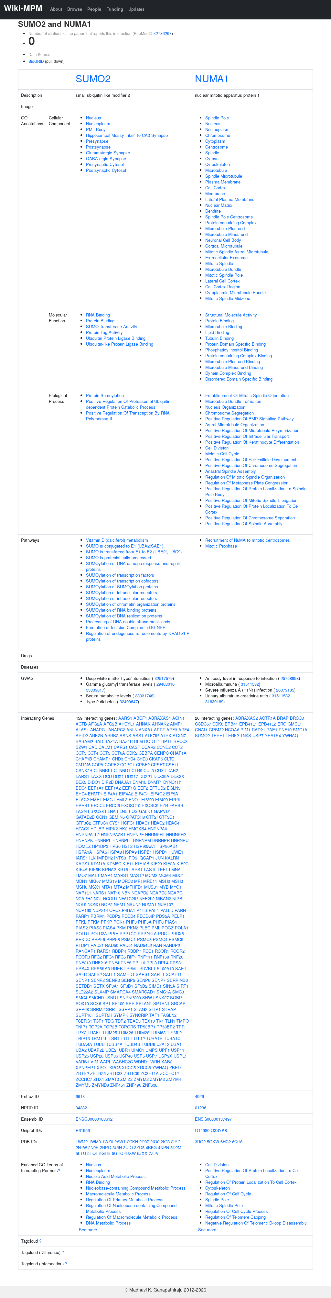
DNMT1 (155, 782)
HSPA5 (100, 852)
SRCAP (178, 1003)
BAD (98, 741)
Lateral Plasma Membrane (229, 199)
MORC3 (125, 881)
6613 (80, 1096)
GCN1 (101, 817)
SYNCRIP (139, 1015)
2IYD (175, 1141)
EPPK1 (176, 799)
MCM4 (165, 875)
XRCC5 (129, 1067)
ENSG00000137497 (213, 1119)
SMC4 (81, 997)
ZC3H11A (150, 1073)
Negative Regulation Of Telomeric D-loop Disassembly (256, 1223)
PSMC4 (160, 939)
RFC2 (96, 957)
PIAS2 (82, 928)
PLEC (144, 928)
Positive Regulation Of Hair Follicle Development (250, 459)
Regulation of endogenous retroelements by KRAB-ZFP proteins (137, 636)
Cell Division (217, 448)
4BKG (151, 1147)
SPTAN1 (144, 1003)
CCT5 (105, 753)
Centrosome (216, 147)
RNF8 (126, 963)
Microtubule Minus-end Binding (234, 367)
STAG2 (140, 1009)
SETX (99, 986)
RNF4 (114, 963)
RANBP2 (171, 945)
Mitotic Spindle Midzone (227, 298)
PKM (121, 928)
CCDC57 (203, 724)
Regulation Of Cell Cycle (228, 1194)
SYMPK (120, 1015)
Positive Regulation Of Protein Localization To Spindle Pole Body (255, 491)
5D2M (175, 1147)
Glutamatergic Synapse (108, 153)
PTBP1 (82, 945)
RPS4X (83, 968)
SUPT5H (104, 1015)
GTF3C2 (83, 823)
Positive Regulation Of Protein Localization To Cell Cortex (252, 509)
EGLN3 (173, 788)
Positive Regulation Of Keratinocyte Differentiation (252, 442)
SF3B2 (140, 986)
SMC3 (178, 992)
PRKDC (83, 939)
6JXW (130, 1153)
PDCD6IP (146, 916)
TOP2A (95, 1027)
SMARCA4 (120, 992)
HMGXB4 (137, 829)
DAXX (96, 776)
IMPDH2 (105, 858)
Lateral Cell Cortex (222, 281)
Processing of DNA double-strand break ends (128, 621)
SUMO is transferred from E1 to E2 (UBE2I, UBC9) (134, 552)
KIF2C (182, 863)
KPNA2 (109, 869)
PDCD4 (128, 916)
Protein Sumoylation (105, 395)
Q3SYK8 (219, 1130)
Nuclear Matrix (218, 205)
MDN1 (81, 881)
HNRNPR (161, 840)
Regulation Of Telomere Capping (235, 1217)
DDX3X (177, 776)
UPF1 (164, 1050)
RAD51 (126, 945)
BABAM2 (84, 741)
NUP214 (100, 910)
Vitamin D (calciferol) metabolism (117, 540)
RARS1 (104, 951)
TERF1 (217, 735)
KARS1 (83, 863)
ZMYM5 (83, 1085)
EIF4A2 (126, 794)
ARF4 (183, 730)
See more (88, 1229)
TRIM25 (109, 1032)
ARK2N (96, 735)
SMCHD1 (97, 997)
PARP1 (82, 916)
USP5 (139, 1056)
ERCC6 (113, 805)
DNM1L (139, 782)
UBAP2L (96, 1050)
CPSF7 (158, 764)
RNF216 (99, 963)
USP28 (96, 1056)
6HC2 (225, 1141)
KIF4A (82, 869)
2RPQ (105, 1147)
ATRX (165, 735)
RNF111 (145, 957)
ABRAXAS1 (159, 718)
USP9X (165, 1056)
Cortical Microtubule (223, 246)
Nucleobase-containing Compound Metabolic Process (136, 1188)
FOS (133, 811)
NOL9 (81, 904)
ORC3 (115, 910)
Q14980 (202, 1130)
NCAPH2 (84, 898)
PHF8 (158, 922)
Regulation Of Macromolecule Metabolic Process (131, 1217)
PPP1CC (128, 933)
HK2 (123, 829)
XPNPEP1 (85, 1067)
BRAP (283, 718)
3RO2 (200, 1141)
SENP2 (98, 980)
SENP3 (113, 980)
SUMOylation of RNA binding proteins (121, 610)
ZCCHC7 (84, 1079)
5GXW (213, 1141)
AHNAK (143, 724)
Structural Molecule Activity (231, 315)
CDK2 (131, 753)
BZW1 (81, 747)
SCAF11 (174, 974)
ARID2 (82, 735)
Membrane (215, 193)
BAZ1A (111, 741)
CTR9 (137, 770)
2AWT (120, 1141)
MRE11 (150, 881)
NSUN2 (134, 904)
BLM (138, 741)
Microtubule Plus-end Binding (232, 361)
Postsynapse (98, 147)
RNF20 (176, 957)
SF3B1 (126, 986)
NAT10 (114, 893)
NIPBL (178, 898)
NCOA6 (232, 730)
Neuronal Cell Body (223, 240)
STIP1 (155, 1009)
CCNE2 (164, 747)
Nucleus (93, 118)
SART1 (158, 974)
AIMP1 (176, 724)
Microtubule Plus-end (225, 228)
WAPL (105, 1062)
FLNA (110, 811)
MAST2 (137, 875)
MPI (138, 881)
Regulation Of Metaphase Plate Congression (246, 483)
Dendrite (213, 211)
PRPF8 (113, 939)
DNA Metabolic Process (108, 1223)
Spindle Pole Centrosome (229, 217)
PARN (180, 910)
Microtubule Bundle (223, 269)
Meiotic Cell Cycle (222, 453)
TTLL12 (138, 1038)
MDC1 (178, 875)
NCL (98, 898)
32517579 (164, 678)
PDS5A (163, 916)
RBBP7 (134, 951)
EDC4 (81, 788)
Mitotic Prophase (221, 546)
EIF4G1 (141, 794)
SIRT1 (182, 986)
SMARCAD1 (143, 992)
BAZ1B (126, 741)
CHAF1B (84, 759)
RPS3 (175, 963)
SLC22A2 (84, 992)
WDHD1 (141, 1062)
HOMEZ (83, 846)
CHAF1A (178, 753)
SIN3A (169, 986)
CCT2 (177, 747)
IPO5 (132, 858)
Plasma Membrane (222, 182)
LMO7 (81, 875)
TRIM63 (158, 1032)
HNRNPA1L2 (88, 834)
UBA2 (81, 1050)
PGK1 (119, 922)
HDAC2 (158, 823)
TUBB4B (132, 1044)
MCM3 (151, 875)
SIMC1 (155, 986)
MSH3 (177, 881)
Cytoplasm (215, 141)
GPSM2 (216, 730)
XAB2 (166, 1062)
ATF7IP (152, 735)
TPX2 (81, 1032)
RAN (157, 945)
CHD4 (129, 759)
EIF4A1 (110, 794)
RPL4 (163, 963)
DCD (107, 776)
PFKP (106, 922)
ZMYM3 (157, 1079)
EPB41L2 (267, 724)
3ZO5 (139, 1147)
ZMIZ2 (126, 1079)
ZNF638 (150, 1085)
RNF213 (83, 963)
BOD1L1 (152, 741)
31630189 (214, 701)
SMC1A (163, 992)
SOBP (176, 997)
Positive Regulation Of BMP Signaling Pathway (249, 419)
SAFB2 (95, 974)
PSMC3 (144, 939)
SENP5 (128, 980)
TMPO (182, 1021)
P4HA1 (128, 910)
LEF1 (163, 869)
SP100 (118, 1003)
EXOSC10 (130, 805)
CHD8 (142, 759)
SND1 (112, 997)
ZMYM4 (173, 1079)
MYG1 (176, 887)
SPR (130, 1003)
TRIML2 (174, 1032)
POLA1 (181, 928)
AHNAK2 (160, 724)
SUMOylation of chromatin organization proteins (131, 604)
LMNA (175, 869)
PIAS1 (171, 922)
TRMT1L (99, 1038)
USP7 (151, 1056)
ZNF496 (133, 1085)
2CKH (132, 1141)
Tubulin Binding (219, 338)
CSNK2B (84, 770)
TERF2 (232, 735)
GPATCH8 (135, 817)
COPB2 (112, 764)
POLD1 (82, 933)
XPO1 (102, 1067)
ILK (92, 858)
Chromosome (217, 135)
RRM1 (132, 968)
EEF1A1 (96, 788)
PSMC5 (176, 939)
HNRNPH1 (155, 834)
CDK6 (217, 724)
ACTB (81, 724)
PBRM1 (98, 916)
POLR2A (99, 933)
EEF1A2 (113, 788)
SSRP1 (126, 1009)
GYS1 (114, 823)
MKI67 (95, 881)
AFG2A (95, 724)
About (56, 9)
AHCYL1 (127, 724)
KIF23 (156, 863)
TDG (109, 1021)
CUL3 (149, 770)
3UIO (128, 1147)
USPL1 (180, 1056)
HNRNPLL (122, 840)
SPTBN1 (161, 1003)
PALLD (166, 910)
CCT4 (93, 753)
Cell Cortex (215, 187)
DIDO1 (94, 782)
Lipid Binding (217, 332)
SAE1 (180, 968)
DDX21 (145, 776)
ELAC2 (82, 799)
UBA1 (176, 1044)
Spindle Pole (217, 118)
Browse (74, 9)
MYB (164, 887)
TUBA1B (154, 1038)
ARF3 (171, 730)
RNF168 (161, 957)
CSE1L (172, 764)
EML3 (121, 799)
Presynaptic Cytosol (105, 164)
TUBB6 (148, 1044)
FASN (81, 811)
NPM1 (119, 904)
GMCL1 (295, 724)
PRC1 (163, 933)
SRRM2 (97, 1009)
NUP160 (83, 910)
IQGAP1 (146, 858)
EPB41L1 (248, 724)
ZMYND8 (100, 1085)
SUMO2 (93, 78)
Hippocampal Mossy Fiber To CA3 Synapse (127, 135)
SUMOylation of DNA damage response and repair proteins (133, 566)
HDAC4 (172, 823)
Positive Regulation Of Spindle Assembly (244, 523)
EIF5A (172, 794)
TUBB (99, 1044)
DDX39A (161, 776)
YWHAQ (160, 1067)
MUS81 (151, 887)
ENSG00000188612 (94, 1119)
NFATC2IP (128, 898)
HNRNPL (102, 840)
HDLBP (97, 829)
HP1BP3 (100, 846)
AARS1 (125, 718)
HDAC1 (143, 823)
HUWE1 (175, 852)
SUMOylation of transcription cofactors (122, 581)
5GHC (117, 1153)
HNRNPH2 (176, 834)
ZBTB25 (98, 1073)
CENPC (161, 753)
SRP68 (82, 1009)
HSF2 (127, 846)
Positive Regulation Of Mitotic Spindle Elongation (251, 500)
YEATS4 (273, 735)
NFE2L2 (147, 898)
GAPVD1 (162, 811)
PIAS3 (95, 928)
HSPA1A (84, 852)
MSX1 (94, 887)
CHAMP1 (102, 759)
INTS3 (120, 858)
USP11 (177, 1050)
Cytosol (212, 158)
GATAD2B (85, 817)
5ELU (81, 1153)
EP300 (147, 799)
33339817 (95, 690)
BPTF (166, 741)
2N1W (81, 1147)
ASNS (125, 735)
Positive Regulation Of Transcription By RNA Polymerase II (128, 416)
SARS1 (143, 974)
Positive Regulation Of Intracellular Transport (247, 436)
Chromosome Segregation (229, 413)
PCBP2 (113, 916)
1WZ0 (107, 1141)
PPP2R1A (147, 933)
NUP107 (165, 904)
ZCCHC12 (169, 1073)
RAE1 (271, 730)
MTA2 (119, 887)
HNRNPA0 (157, 829)
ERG (281, 724)
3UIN (117, 1147)
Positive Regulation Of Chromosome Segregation (251, 465)
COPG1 (127, 764)
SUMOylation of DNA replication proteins (124, 616)
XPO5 (115, 1067)
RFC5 (120, 957)
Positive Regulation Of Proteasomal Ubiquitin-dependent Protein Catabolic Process (129, 404)
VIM (94, 1062)
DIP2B (107, 782)
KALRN (172, 858)
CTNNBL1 (103, 770)
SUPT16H (85, 1015)
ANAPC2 (116, 730)
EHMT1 (95, 794)
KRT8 (122, 869)
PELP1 (178, 916)
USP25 (82, 1056)
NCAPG (175, 893)
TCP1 (98, 1021)
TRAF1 (94, 1032)
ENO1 (134, 799)
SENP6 (143, 980)
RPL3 (151, 963)
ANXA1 (146, 730)
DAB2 (172, 770)
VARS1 (82, 1062)
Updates (136, 9)
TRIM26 (125, 1032)
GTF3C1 (167, 817)
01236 (200, 1107)
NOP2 (106, 904)
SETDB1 (84, 986)
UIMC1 (137, 1050)
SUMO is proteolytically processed (118, 557)
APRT (159, 730)
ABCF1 (140, 718)
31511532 (250, 684)
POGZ (168, 928)
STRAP (169, 1009)
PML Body (96, 129)
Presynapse (97, 141)
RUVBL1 (147, 968)
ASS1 (138, 735)
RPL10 (139, 963)
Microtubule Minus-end (226, 234)
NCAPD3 (158, 893)
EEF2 (142, 788)
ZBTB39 (131, 1073)
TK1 (160, 1021)
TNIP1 (82, 1027)
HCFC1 (128, 823)
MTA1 (106, 887)
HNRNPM (142, 840)
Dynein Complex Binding (228, 373)
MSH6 (81, 887)
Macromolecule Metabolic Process (118, 1194)
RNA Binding (98, 315)
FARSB (176, 805)
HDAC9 (82, 829)
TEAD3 (134, 1021)
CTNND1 (122, 770)
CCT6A (118, 753)
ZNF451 (117, 1085)
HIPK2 (112, 829)
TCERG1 (84, 1021)
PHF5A (145, 922)
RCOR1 (162, 951)
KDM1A (98, 863)
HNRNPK (84, 840)
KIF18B (142, 863)
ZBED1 (176, 1067)
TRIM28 (141, 1032)
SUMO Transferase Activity (111, 326)
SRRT (111, 1009)
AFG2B (110, 724)
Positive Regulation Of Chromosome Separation (250, 518)
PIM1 (245, 730)
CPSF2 (143, 764)
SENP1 (83, 980)
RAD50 (111, 945)
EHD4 (81, 794)
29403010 (165, 684)
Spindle (212, 153)
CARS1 (121, 747)
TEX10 (148, 1021)
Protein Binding (100, 320)
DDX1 (118, 776)
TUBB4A (114, 1044)
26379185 (285, 690)
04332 (81, 1107)
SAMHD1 (125, 974)
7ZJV (154, 1153)
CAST (134, 747)
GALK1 (146, 811)
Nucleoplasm (98, 123)
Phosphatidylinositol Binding (231, 350)
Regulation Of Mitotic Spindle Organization (245, 477)
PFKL (81, 922)
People (94, 9)
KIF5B (95, 869)
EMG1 (109, 799)
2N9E (93, 1147)
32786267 (163, 33)
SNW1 (148, 997)
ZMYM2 (141, 1079)
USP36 (111, 1056)
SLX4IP (101, 992)
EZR (164, 805)
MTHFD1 (134, 887)
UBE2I (111, 1050)
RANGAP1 (86, 951)
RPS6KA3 (100, 968)
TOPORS (127, 1027)
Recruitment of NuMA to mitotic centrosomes (247, 540)
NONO (94, 904)
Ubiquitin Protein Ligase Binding (115, 338)
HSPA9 (130, 852)
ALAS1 (82, 730)
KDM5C (114, 863)
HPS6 (115, 846)
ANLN (131, 730)
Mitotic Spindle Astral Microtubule (236, 252)
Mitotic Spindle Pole (224, 275)
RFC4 (108, 957)
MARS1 (121, 875)
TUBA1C (172, 1038)
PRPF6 (98, 939)
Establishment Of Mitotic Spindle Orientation (247, 395)
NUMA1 (212, 78)
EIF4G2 (157, 794)
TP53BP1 (146, 1027)
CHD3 (117, 759)
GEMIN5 (117, 817)
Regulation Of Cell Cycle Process (236, 1211)
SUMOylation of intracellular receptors (121, 592)
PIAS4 (109, 928)
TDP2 (120, 1021)
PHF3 (131, 922)
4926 (199, 1096)
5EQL (92, 1153)
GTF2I (152, 817)
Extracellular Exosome (226, 257)
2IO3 (165, 1141)
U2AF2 (162, 1044)
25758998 (290, 678)
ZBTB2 (82, 1073)
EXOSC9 (150, 805)
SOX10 (82, 1003)
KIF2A (169, 863)
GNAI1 (201, 730)
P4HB (141, 910)
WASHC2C (122, 1062)
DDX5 (81, 782)
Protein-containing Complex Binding (238, 355)
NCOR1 (110, 898)
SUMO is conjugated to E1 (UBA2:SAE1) (124, 546)
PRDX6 (177, 933)
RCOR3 (83, 957)
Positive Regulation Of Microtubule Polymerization (252, 430)
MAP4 (106, 875)
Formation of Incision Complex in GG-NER (126, 627)
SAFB (81, 974)
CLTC (169, 759)
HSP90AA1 (144, 846)
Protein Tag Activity (104, 332)
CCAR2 (148, 747)
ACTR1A (267, 718)
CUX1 (160, 770)
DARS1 (82, 776)
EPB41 (231, 724)
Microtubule (216, 170)
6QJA (237, 1141)
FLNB (122, 811)
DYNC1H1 (172, 782)
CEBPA (146, 753)
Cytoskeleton (217, 164)
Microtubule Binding (223, 326)
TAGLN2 (168, 1015)
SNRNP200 (130, 997)
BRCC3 (180, 741)
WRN (155, 1062)
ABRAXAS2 (246, 718)
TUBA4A (84, 1044)
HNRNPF (135, 834)
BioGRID (36, 61)
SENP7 (159, 980)
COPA (97, 764)
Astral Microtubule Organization (234, 424)
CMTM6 (83, 764)
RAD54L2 (143, 945)
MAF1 (94, 875)
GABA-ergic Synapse (106, 158)
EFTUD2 (157, 788)
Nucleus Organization (225, 407)
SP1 (106, 1003)
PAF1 (154, 910)
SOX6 (95, 1003)
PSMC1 (128, 939)
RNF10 (285, 730)
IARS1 (82, 858)
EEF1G (129, 788)
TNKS (245, 735)
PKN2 (132, 928)
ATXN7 (179, 735)
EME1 (96, 799)
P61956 (83, 1130)
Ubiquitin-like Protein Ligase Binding (119, 344)
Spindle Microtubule (223, 176)
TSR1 (114, 1038)
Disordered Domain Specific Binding (238, 379)
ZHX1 (98, 1079)
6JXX (142, 1153)
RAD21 (97, 945)
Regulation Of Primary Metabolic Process (125, 1199)
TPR (180, 1027)
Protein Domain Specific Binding (235, 344)
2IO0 (154, 1141)
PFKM (94, 922)
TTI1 (125, 1038)
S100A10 (165, 968)
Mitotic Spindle (219, 263)
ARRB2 (111, 735)
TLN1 (170, 1021)
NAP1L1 (83, 893)
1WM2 (82, 1141)
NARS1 (99, 893)
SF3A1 (112, 986)
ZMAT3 (112, 1079)
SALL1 (109, 974)
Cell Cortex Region (222, 286)
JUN (159, 858)
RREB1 (118, 968)
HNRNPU (179, 840)
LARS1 (136, 869)
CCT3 (81, 753)
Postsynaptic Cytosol (106, 170)
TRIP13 (83, 1038)
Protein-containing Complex (231, 222)
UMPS (151, 1050)
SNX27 (162, 997)
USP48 (126, 1056)
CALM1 (105, 747)
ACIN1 (178, 718)
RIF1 (131, 957)
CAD (93, 747)
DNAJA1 (123, 782)
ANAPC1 (98, 730)
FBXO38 (96, 811)
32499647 (129, 701)
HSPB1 (145, 852)
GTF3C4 (100, 823)
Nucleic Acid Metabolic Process (116, 1176)
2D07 (144, 1141)
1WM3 (95, 1141)
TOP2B (110, 1027)
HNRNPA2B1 (113, 834)
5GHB (105, 1153)
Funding (114, 9)
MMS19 (109, 881)
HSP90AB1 (167, 846)
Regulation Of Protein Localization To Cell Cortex (251, 1182)
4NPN (163, 1147)
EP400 (161, 799)
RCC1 (148, 951)
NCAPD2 (140, 893)
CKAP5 (156, 759)
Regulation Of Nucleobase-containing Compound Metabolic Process (131, 1208)
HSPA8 (115, 852)
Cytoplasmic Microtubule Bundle (235, 292)
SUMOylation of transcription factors (120, 575)
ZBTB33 (115, 1073)
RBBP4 (119, 951)
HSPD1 (160, 852)
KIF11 (128, 863)
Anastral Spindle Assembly (230, 471)
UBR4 (124, 1050)
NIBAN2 (163, 898)
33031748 (144, 696)
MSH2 (164, 881)
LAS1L (150, 869)
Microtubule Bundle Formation (233, 401)
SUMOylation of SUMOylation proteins (122, 586)
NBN (126, 893)
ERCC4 (98, 805)
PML (156, 928)
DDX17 (131, 776)
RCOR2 (177, 951)
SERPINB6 (177, 980)
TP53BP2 (166, 1027)
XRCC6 (144, 1067)
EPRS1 (83, 805)
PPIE (113, 933)
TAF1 (154, 1015)
